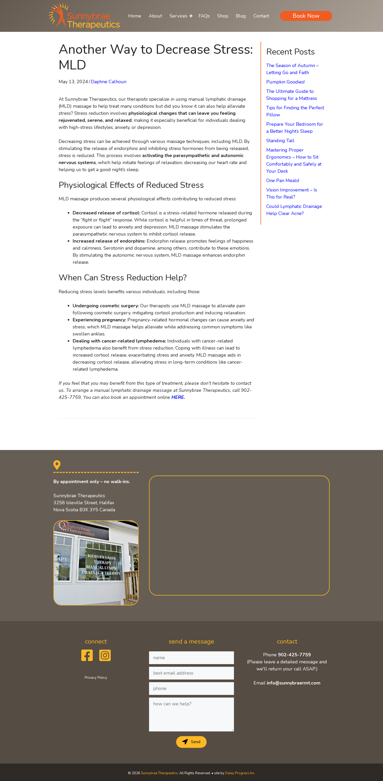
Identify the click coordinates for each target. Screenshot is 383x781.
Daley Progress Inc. (240, 773)
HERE (177, 397)
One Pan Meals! (282, 180)
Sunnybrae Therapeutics (159, 773)
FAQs (204, 16)
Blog (241, 16)
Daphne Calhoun (108, 82)
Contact (261, 16)
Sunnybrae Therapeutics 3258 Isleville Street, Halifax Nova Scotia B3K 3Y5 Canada (84, 502)
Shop (222, 16)
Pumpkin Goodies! (285, 82)
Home (134, 16)
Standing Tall (280, 140)
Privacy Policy (96, 677)
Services (178, 16)
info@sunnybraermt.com (293, 683)
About (155, 16)
